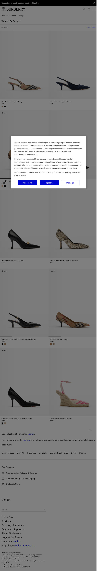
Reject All (49, 182)
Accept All (27, 182)
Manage (70, 182)
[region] (48, 162)
